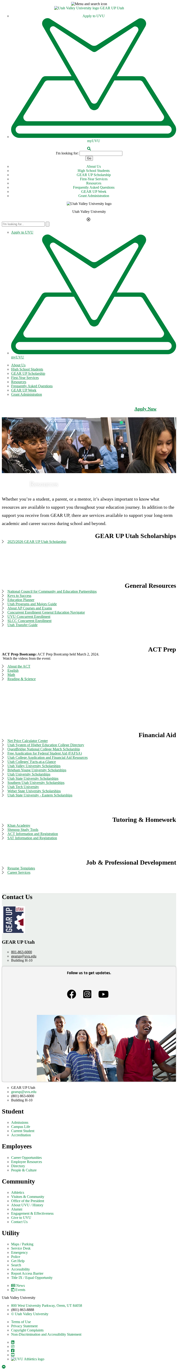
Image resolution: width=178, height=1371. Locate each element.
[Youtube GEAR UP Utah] (104, 995)
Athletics (17, 1192)
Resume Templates (21, 868)
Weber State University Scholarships (34, 791)
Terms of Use (21, 1322)
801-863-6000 (21, 952)
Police (15, 1257)
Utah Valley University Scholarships (33, 766)
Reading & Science (21, 679)
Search (16, 1265)
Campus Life (20, 1127)
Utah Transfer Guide (22, 625)
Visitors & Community (27, 1197)
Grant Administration (93, 196)
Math (11, 675)
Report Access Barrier (27, 1273)
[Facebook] (73, 995)
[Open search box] (89, 149)
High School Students (94, 171)
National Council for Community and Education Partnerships (52, 591)
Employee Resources (26, 1162)
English (13, 670)
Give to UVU (21, 1218)
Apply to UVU (94, 16)
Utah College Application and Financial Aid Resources (47, 757)
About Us (93, 166)
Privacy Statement (24, 1326)
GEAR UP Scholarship (94, 175)
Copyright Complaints (27, 1330)
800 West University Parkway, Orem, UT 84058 (46, 1305)
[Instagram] (88, 995)
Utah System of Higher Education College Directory (45, 745)
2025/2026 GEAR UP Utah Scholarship (36, 542)
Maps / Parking (22, 1244)
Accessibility (20, 1269)
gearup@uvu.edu (23, 956)
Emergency (19, 1252)
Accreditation (21, 1135)
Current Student (22, 1131)
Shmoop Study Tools (22, 830)
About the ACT (18, 666)
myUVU (93, 141)
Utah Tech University (23, 787)
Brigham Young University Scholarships (36, 770)
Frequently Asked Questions (93, 187)
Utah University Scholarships (28, 774)
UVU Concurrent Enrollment (28, 617)
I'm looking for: (67, 153)
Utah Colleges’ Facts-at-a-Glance (31, 762)
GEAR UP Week (93, 192)
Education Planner (20, 600)
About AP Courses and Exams (29, 608)
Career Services (18, 872)
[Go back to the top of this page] (4, 1367)
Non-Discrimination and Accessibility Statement (46, 1334)
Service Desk (21, 1248)
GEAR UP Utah (112, 8)
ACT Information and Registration (32, 834)
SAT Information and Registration (32, 838)
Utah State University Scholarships (32, 778)
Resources (93, 183)
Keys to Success (19, 596)
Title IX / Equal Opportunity (32, 1278)
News (20, 1285)
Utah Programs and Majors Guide (32, 604)
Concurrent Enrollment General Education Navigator (46, 612)
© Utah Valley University (29, 1314)
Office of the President (27, 1201)
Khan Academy (18, 825)
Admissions (19, 1122)
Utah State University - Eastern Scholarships (39, 795)
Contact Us (19, 1222)
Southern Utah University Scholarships (35, 783)
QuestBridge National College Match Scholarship (43, 749)
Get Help (18, 1261)
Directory (18, 1166)
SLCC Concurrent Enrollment (29, 621)
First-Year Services (94, 179)
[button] (89, 4)
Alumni (16, 1209)
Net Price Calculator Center (27, 741)
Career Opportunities (26, 1158)
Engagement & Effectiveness (32, 1213)
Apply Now (145, 408)
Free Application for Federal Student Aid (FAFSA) (44, 753)
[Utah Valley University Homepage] (77, 8)
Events (20, 1290)
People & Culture (24, 1170)
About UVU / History (27, 1205)
